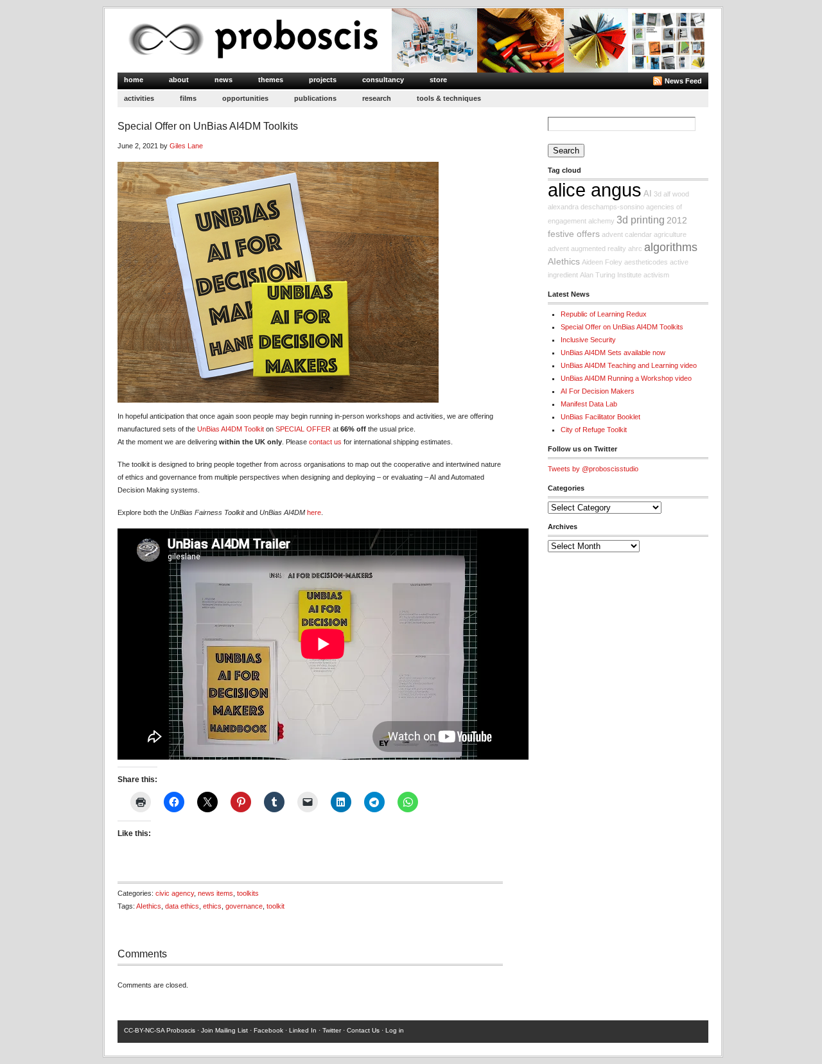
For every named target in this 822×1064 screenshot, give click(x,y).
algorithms (670, 247)
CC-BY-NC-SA (144, 1030)
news (223, 79)
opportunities (245, 98)
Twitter (331, 1030)
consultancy (383, 79)
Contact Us (363, 1030)
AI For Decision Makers (597, 391)
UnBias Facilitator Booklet (600, 417)
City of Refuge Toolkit (594, 429)
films (188, 98)
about (179, 79)
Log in (394, 1030)
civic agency (174, 893)
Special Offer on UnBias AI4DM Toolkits (622, 327)
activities (139, 98)
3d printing (640, 219)
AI (647, 193)
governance (244, 906)
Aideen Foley (602, 262)
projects (323, 79)
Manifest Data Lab (589, 404)
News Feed (683, 81)
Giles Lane (186, 146)
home (133, 79)
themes (270, 79)
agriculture (670, 234)
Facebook (268, 1030)
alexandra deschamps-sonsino (596, 207)
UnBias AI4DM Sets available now (613, 352)
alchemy (601, 221)
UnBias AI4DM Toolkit (230, 429)
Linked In (303, 1030)
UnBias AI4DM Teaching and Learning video (629, 365)
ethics (212, 906)
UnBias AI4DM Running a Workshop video (626, 378)
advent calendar (627, 234)
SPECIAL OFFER (303, 429)
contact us (325, 442)
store (438, 79)
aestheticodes (646, 262)
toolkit (275, 906)
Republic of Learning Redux (604, 314)
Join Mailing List (224, 1030)
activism (656, 275)
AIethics (148, 906)
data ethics (182, 906)
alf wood (676, 194)
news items (215, 893)
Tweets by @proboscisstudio (593, 469)
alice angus (595, 189)
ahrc (635, 248)
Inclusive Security (588, 340)
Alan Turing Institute (611, 275)
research (376, 98)
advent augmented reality (587, 248)
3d (657, 194)
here (314, 512)
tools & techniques (449, 98)
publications (315, 98)
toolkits (248, 893)
